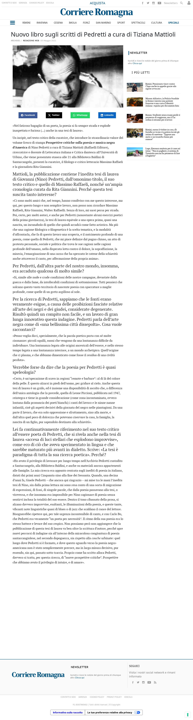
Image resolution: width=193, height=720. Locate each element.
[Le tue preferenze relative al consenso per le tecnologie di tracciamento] (188, 715)
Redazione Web (30, 41)
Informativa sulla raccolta (67, 712)
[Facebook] (142, 3)
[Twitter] (148, 3)
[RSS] (155, 682)
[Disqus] (96, 613)
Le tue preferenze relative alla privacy (109, 712)
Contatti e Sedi (68, 697)
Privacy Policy (114, 697)
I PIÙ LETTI (141, 72)
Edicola (128, 697)
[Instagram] (153, 3)
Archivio (15, 40)
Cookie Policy (97, 697)
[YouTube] (159, 3)
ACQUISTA (97, 3)
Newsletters (171, 3)
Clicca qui (137, 63)
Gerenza (82, 697)
